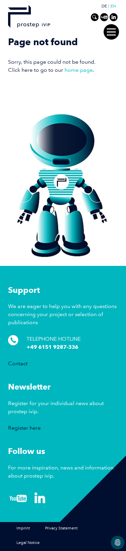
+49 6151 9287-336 (52, 347)
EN (113, 6)
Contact (18, 363)
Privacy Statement (61, 528)
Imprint (23, 528)
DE (104, 6)
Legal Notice (28, 542)
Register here (24, 428)
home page (79, 70)
